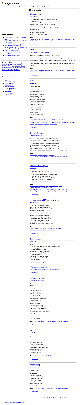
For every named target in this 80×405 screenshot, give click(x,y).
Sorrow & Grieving (50, 119)
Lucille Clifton (33, 332)
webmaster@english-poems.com (17, 402)
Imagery (47, 191)
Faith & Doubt (33, 155)
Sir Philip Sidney (9, 94)
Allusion (51, 191)
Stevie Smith (33, 241)
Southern (40, 40)
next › (61, 397)
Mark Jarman (8, 55)
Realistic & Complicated (43, 120)
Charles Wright (34, 16)
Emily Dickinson (9, 93)
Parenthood (37, 70)
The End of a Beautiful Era (20, 47)
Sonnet (51, 156)
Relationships (52, 120)
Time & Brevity (47, 39)
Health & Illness (41, 119)
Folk (6, 44)
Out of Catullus (18, 52)
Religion (32, 39)
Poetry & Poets (38, 228)
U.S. (36, 40)
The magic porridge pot (13, 50)
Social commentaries (65, 70)
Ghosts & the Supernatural (37, 186)
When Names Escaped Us (21, 48)
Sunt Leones (35, 239)
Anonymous (8, 91)
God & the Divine (68, 39)
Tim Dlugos (33, 83)
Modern (38, 230)
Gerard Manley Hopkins (36, 135)
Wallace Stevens (34, 202)
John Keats (33, 168)
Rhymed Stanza (58, 191)
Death (35, 119)
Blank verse (43, 230)
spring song (35, 365)
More (27, 71)
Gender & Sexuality (61, 122)
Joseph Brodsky (9, 47)
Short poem (44, 71)
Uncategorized (52, 40)
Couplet (49, 269)
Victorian (41, 156)
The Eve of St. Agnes (39, 166)
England (36, 156)
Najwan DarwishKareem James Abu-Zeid (40, 52)
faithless (19, 53)
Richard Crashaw (9, 52)
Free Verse (45, 40)
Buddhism (69, 122)
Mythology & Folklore (49, 186)
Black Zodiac (35, 14)
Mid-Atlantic (40, 124)
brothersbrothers (37, 278)
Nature (53, 39)
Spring (39, 388)
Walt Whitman (8, 85)
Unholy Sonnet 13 (16, 55)
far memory (35, 330)
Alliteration (46, 156)
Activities (4, 64)
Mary (32, 50)
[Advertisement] (14, 19)
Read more (35, 44)
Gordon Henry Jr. (9, 48)
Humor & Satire (34, 267)
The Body (57, 119)
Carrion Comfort (36, 133)
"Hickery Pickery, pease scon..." (15, 45)
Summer (41, 39)
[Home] (2, 3)
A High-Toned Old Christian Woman (44, 200)
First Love (60, 189)
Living (36, 39)
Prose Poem (37, 71)
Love (35, 120)
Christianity (60, 39)
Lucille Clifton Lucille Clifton (37, 280)
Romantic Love (53, 189)
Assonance (56, 156)
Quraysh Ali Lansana (10, 53)
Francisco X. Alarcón (10, 37)
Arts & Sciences (47, 228)
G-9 (31, 81)
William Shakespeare (10, 88)
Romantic (42, 191)
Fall (56, 39)
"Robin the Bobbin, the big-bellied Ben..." (18, 44)
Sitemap (6, 402)
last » (65, 397)
